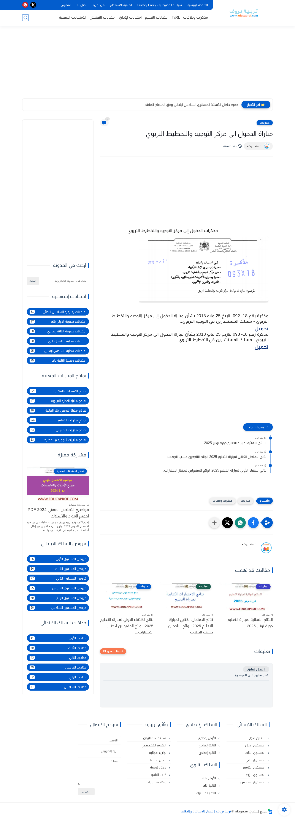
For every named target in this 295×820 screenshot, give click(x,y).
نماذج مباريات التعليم (58, 420)
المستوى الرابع (256, 775)
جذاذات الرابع (58, 677)
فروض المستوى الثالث (58, 568)
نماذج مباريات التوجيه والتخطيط (58, 439)
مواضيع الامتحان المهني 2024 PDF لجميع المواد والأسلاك (58, 512)
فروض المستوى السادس (58, 607)
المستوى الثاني (256, 760)
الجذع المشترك (206, 793)
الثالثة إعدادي (208, 745)
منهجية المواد (157, 782)
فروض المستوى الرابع (58, 598)
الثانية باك (210, 785)
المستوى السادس (253, 782)
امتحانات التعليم (156, 17)
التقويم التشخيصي (154, 745)
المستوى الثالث (255, 752)
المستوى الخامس (253, 767)
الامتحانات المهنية (72, 17)
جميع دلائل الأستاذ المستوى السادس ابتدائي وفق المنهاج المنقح (191, 104)
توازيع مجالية (158, 752)
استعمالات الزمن (155, 738)
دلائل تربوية (158, 767)
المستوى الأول (255, 745)
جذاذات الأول (58, 638)
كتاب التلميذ (158, 775)
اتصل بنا (82, 5)
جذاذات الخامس (58, 667)
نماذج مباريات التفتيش (58, 430)
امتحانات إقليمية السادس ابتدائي (58, 312)
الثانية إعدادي (208, 752)
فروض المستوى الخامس (58, 588)
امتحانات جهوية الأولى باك (58, 321)
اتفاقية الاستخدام (121, 5)
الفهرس (65, 5)
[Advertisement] (147, 65)
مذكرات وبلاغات (195, 17)
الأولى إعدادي (207, 738)
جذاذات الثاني (58, 657)
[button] (253, 522)
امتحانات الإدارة (130, 17)
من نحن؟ (99, 5)
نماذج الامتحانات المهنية (58, 391)
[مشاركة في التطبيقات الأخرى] (214, 522)
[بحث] (25, 17)
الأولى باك (209, 778)
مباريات (265, 122)
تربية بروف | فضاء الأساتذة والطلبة (206, 811)
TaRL (176, 17)
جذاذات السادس (58, 687)
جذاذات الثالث (58, 648)
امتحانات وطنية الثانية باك (58, 360)
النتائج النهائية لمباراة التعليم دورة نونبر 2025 (235, 443)
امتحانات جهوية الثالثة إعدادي (58, 331)
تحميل (261, 328)
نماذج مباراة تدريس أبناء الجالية (58, 410)
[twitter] (33, 5)
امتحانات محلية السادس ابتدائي (58, 351)
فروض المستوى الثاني (58, 578)
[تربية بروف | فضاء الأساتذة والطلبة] (243, 12)
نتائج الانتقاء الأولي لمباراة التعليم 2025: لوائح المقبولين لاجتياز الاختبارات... (214, 470)
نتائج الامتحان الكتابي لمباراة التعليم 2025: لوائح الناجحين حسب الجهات (216, 457)
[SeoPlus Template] (270, 811)
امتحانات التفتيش (102, 17)
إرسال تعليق (256, 669)
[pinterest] (25, 5)
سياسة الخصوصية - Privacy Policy (159, 5)
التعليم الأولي (256, 738)
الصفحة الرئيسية (197, 5)
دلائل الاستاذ (158, 760)
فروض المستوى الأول (58, 559)
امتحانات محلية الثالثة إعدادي (58, 341)
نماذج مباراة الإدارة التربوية (58, 401)
